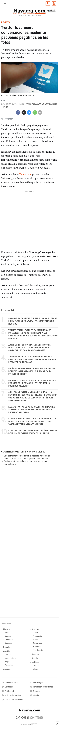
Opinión (6, 651)
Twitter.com (25, 174)
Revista (35, 658)
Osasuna (7, 669)
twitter (9, 119)
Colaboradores (10, 658)
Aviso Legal (38, 682)
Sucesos (8, 636)
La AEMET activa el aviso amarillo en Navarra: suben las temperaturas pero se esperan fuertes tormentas (31, 409)
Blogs (7, 662)
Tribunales (9, 640)
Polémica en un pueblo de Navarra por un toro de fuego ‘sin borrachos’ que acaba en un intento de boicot (32, 371)
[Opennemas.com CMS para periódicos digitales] (29, 720)
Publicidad (9, 691)
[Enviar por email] (40, 112)
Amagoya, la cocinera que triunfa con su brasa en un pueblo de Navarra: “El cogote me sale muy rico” (32, 321)
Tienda (36, 695)
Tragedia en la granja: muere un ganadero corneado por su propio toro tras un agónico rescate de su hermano (32, 359)
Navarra (6, 629)
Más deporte (38, 650)
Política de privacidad (14, 700)
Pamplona (7, 647)
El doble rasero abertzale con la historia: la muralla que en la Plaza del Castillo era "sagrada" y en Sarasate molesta (32, 421)
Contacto (9, 687)
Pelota (35, 640)
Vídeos (35, 669)
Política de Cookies (13, 695)
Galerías (36, 666)
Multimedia (36, 662)
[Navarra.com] (29, 11)
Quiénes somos (11, 682)
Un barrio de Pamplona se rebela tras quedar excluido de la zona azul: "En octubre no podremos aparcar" (32, 383)
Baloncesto (37, 636)
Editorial (8, 655)
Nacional (35, 654)
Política (7, 633)
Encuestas (9, 665)
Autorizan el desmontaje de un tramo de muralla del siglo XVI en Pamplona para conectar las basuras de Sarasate (29, 347)
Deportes (35, 629)
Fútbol (35, 633)
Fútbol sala (37, 646)
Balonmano (37, 643)
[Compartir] (18, 112)
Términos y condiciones (32, 451)
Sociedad (8, 643)
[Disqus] (29, 505)
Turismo (36, 691)
